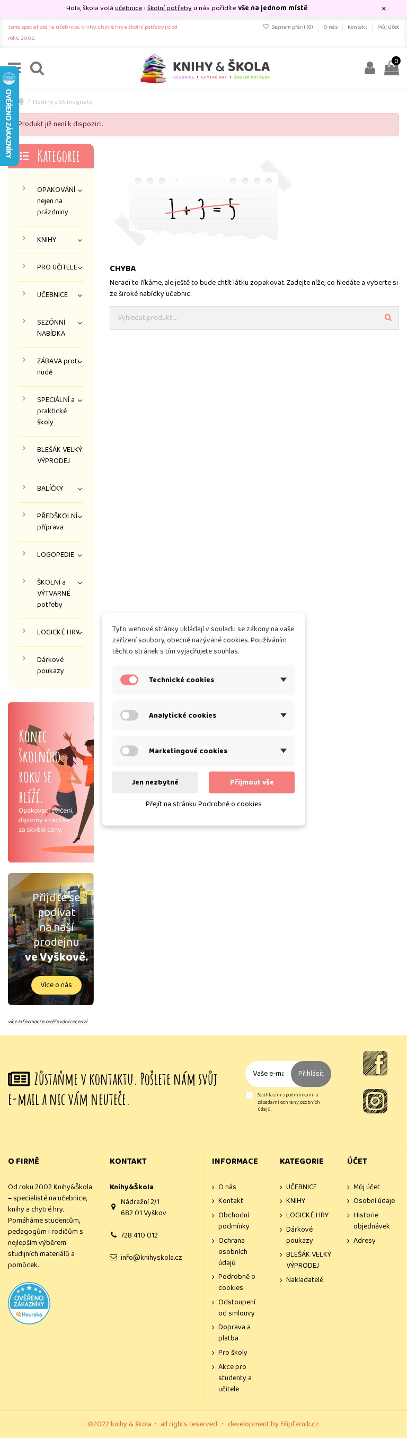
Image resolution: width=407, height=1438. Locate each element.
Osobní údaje (374, 1201)
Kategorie (58, 155)
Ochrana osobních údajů (232, 1252)
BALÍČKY (50, 488)
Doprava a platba (234, 1333)
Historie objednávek (371, 1221)
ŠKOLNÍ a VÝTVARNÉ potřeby (53, 594)
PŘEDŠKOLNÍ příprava (57, 522)
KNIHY (46, 240)
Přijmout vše (252, 782)
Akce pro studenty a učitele (235, 1378)
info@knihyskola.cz (151, 1257)
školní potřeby (169, 8)
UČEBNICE (52, 295)
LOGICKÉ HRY (58, 632)
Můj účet (388, 27)
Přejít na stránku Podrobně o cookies (204, 803)
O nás (331, 27)
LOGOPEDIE (55, 555)
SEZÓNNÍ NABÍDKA (51, 328)
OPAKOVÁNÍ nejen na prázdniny (56, 201)
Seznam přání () (292, 27)
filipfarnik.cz (299, 1424)
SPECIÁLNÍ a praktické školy (56, 411)
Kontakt (358, 27)
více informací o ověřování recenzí (47, 1021)
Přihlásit (311, 1073)
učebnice (129, 8)
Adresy (364, 1241)
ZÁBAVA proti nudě (58, 367)
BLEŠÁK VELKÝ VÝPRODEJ (59, 456)
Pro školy (232, 1352)
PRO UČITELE (57, 267)
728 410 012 (139, 1235)
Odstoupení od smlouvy (236, 1308)
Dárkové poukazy (50, 666)
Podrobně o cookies (236, 1282)
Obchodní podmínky (234, 1221)
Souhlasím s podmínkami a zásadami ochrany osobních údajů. (289, 1102)
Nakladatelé (304, 1280)
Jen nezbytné (155, 782)
